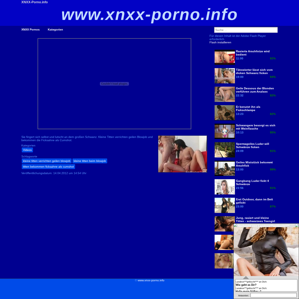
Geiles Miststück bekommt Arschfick (254, 164)
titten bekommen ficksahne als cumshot (48, 166)
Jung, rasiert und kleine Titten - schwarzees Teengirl (255, 219)
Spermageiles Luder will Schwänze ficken (252, 145)
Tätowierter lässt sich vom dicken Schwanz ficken (254, 71)
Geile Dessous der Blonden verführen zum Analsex (255, 90)
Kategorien (55, 29)
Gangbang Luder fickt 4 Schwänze (252, 182)
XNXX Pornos (30, 29)
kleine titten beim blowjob (90, 161)
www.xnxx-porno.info (151, 280)
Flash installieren (220, 42)
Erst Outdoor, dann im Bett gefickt (254, 201)
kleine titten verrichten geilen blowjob (46, 161)
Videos (27, 150)
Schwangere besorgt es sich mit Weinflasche (255, 127)
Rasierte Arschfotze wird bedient (253, 53)
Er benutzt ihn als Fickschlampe (248, 108)
